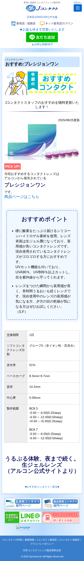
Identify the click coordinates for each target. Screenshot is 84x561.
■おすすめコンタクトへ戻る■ (42, 486)
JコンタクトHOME (12, 539)
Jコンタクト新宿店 (47, 539)
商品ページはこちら (21, 197)
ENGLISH (42, 17)
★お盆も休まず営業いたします (42, 29)
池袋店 (31, 23)
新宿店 (20, 23)
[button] (78, 8)
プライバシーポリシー (42, 543)
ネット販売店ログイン (59, 23)
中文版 (54, 17)
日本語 (30, 17)
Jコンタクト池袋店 (69, 539)
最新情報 (29, 539)
